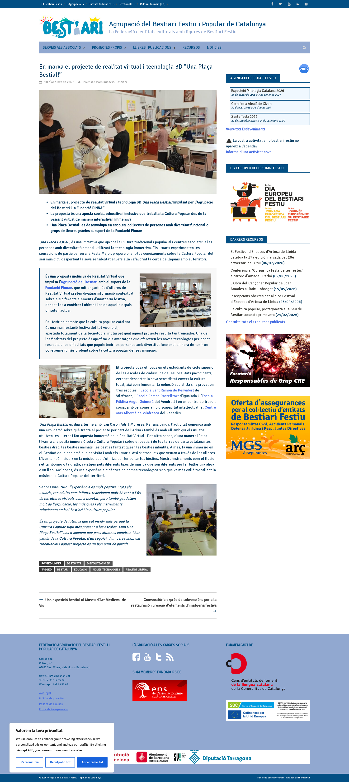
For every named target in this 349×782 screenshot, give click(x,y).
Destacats (74, 563)
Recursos (191, 47)
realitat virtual (137, 569)
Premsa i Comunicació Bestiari (105, 82)
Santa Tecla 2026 (244, 116)
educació (80, 569)
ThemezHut (304, 777)
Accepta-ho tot (92, 762)
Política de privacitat (51, 698)
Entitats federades (100, 4)
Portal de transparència (53, 709)
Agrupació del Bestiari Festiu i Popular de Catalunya (187, 24)
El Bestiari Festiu (52, 4)
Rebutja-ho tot (60, 762)
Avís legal (45, 693)
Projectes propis (107, 47)
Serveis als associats (62, 47)
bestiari (62, 569)
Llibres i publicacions (152, 47)
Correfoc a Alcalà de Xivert (251, 104)
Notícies (214, 47)
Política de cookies (51, 704)
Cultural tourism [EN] (152, 4)
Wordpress (278, 777)
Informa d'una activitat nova (248, 152)
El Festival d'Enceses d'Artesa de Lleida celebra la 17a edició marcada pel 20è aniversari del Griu (263, 257)
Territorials (125, 4)
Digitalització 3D (98, 563)
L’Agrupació (74, 4)
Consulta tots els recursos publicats (255, 322)
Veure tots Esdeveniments (245, 129)
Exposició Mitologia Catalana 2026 (257, 91)
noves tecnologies (106, 569)
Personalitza (30, 762)
